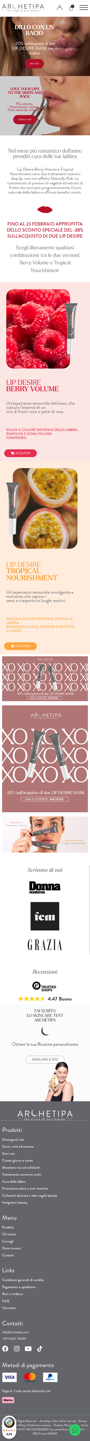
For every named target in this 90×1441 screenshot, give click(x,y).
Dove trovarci (11, 1248)
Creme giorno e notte (17, 1160)
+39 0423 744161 (14, 1338)
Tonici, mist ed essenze (18, 1146)
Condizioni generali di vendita (23, 1279)
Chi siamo (9, 1234)
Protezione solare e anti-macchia (25, 1188)
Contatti (8, 1255)
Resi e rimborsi (12, 1293)
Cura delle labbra (14, 1181)
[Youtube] (28, 1349)
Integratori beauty (15, 1202)
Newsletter (9, 1307)
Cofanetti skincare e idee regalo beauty (29, 1195)
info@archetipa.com (15, 1332)
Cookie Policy (18, 1425)
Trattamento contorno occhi (21, 1174)
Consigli (8, 1241)
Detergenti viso (13, 1139)
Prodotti (8, 1227)
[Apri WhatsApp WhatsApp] (75, 1430)
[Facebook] (5, 1349)
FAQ (5, 1300)
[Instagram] (17, 1349)
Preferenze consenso (39, 1425)
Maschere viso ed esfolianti (21, 1167)
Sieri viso (8, 1153)
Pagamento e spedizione (19, 1286)
